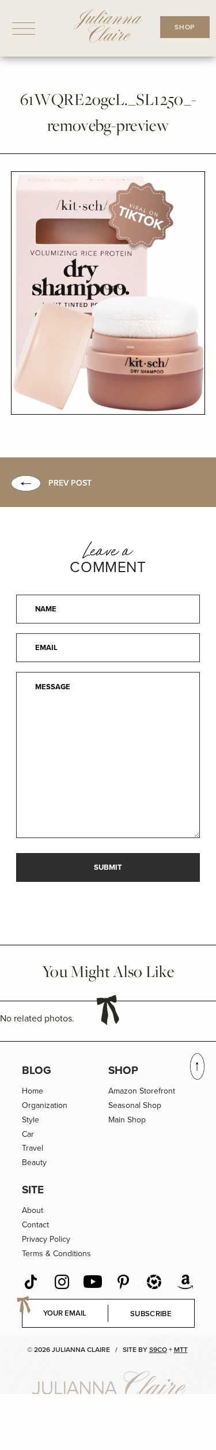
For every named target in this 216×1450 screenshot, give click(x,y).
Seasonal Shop (134, 1105)
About (32, 1210)
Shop (123, 1070)
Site (33, 1189)
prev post (70, 483)
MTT (181, 1349)
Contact (35, 1225)
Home (32, 1091)
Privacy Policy (46, 1239)
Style (30, 1120)
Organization (44, 1105)
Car (28, 1134)
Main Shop (127, 1120)
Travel (32, 1148)
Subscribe (151, 1313)
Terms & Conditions (56, 1254)
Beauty (34, 1162)
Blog (36, 1070)
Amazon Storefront (141, 1091)
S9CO (158, 1349)
